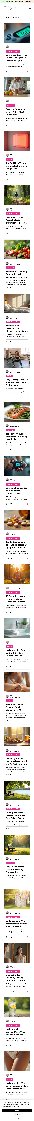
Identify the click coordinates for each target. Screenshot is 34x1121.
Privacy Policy (15, 1106)
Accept (17, 1110)
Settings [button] (17, 1118)
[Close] (31, 1102)
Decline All (17, 1114)
